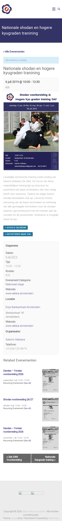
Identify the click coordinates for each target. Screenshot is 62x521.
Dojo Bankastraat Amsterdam (23, 307)
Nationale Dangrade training (45, 458)
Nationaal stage (15, 284)
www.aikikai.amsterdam (19, 293)
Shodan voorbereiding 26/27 (18, 399)
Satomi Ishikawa (15, 339)
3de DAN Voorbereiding (14, 458)
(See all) (27, 383)
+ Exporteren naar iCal (18, 234)
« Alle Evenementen (13, 51)
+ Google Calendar (15, 228)
